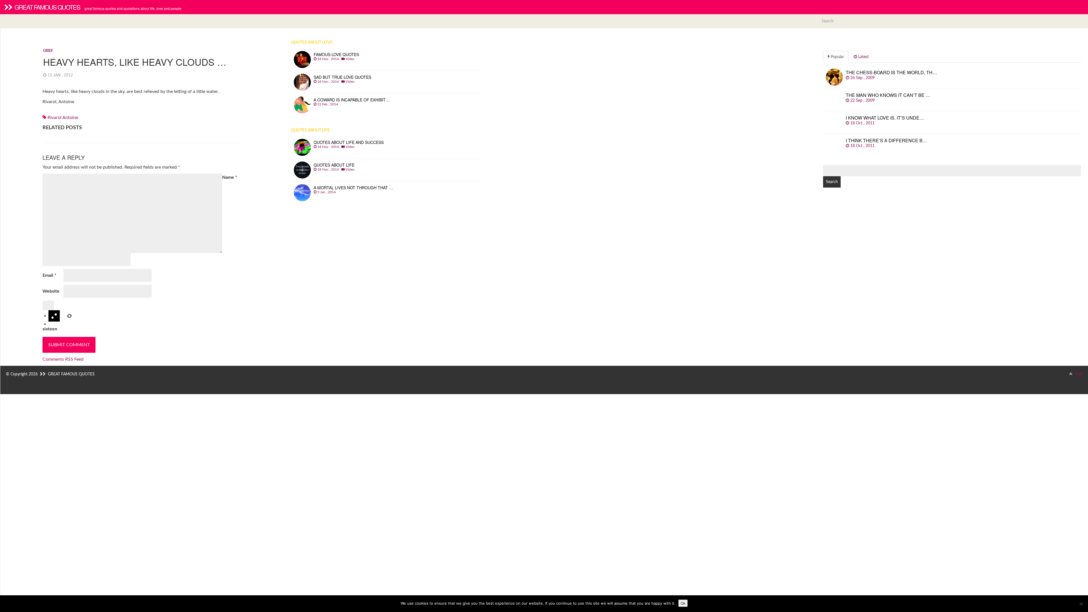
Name (229, 177)
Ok (683, 603)
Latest (863, 57)
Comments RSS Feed (63, 359)
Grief (48, 51)
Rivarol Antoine (63, 117)
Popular (837, 57)
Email (49, 275)
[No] (1081, 604)
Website (51, 291)
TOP (1078, 374)
